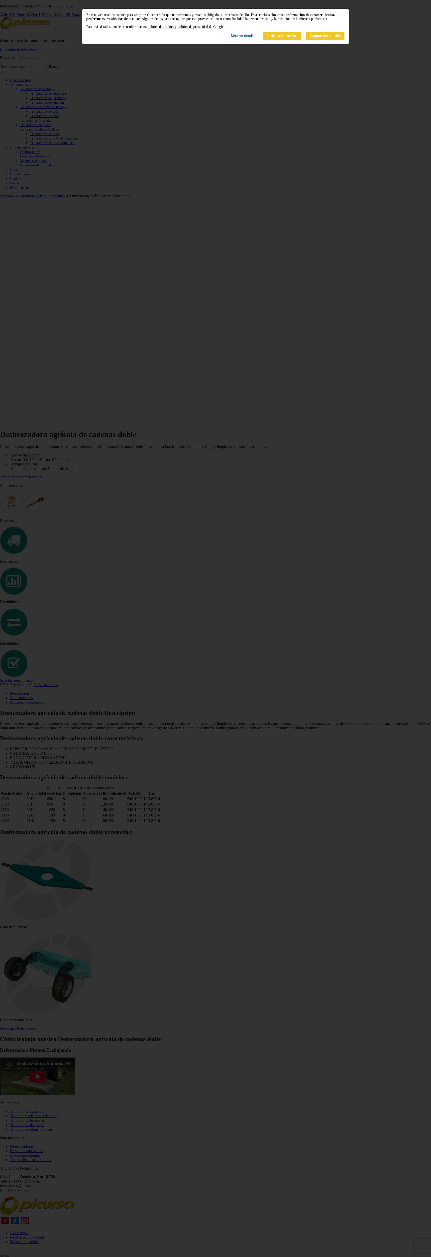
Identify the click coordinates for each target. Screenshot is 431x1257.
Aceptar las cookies (325, 36)
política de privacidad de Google (200, 27)
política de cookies (161, 27)
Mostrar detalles (243, 36)
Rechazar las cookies (282, 36)
